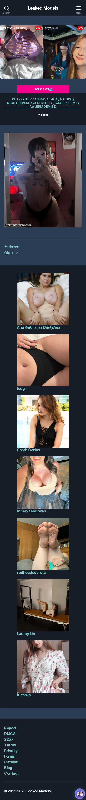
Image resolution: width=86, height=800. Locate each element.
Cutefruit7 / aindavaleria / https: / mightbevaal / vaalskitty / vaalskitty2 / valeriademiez (43, 102)
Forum (9, 756)
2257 (8, 739)
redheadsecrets (31, 572)
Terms (10, 745)
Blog (8, 767)
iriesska (24, 695)
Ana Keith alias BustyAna (38, 327)
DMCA (9, 734)
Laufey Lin (26, 633)
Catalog (11, 762)
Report (10, 728)
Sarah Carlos (28, 450)
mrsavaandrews (31, 511)
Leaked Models (43, 8)
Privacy (11, 750)
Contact (11, 773)
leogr (21, 388)
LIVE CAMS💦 (43, 89)
